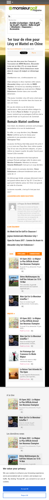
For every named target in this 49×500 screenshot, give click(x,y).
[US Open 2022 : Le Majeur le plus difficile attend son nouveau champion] (13, 268)
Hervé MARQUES (16, 49)
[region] (24, 482)
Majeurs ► (11, 313)
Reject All (24, 495)
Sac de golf (14, 24)
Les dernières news (15, 433)
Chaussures (26, 26)
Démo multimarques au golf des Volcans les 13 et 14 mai (30, 279)
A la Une (10, 395)
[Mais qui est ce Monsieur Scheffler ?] (13, 306)
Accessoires (14, 28)
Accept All (24, 489)
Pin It (34, 53)
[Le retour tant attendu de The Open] (13, 378)
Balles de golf (34, 24)
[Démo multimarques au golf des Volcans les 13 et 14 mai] (13, 286)
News (11, 254)
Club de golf (34, 22)
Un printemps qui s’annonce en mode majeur (28, 354)
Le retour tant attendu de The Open (31, 370)
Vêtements (15, 26)
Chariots (23, 24)
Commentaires (34, 254)
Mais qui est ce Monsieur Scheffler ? (30, 297)
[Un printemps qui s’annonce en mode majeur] (13, 361)
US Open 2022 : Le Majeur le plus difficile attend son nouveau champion (30, 261)
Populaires (21, 254)
